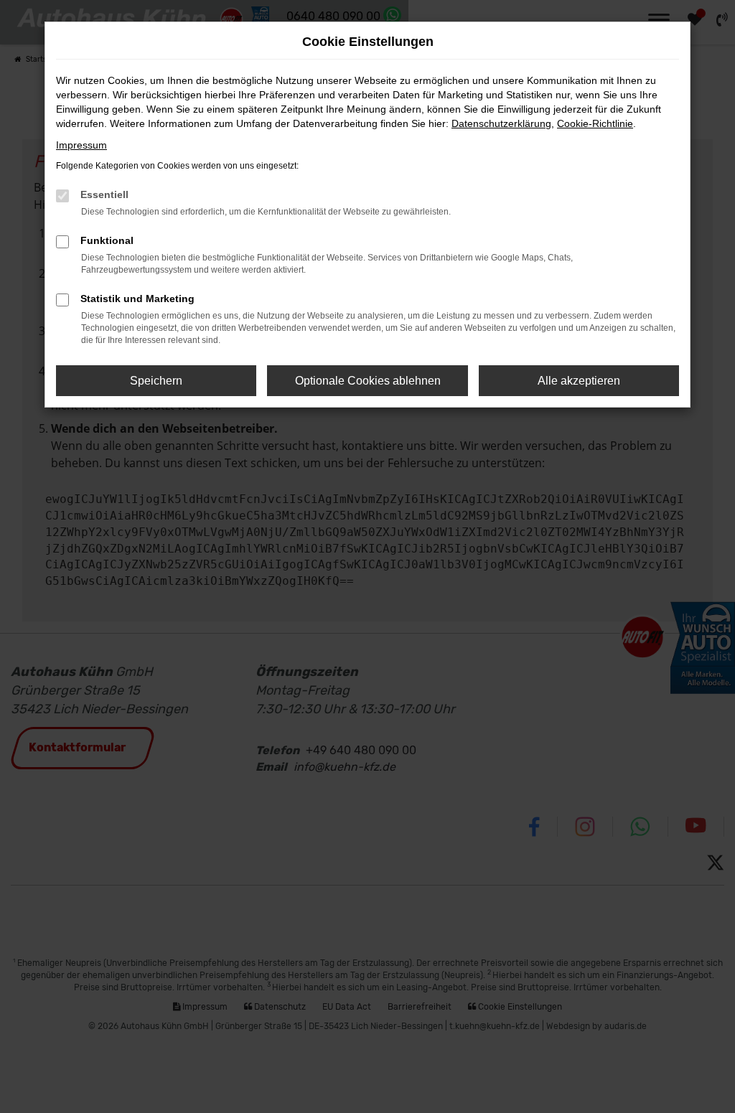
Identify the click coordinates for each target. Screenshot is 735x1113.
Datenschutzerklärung (501, 123)
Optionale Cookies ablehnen (368, 381)
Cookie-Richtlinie (595, 123)
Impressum (81, 145)
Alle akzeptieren (579, 381)
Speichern (156, 381)
